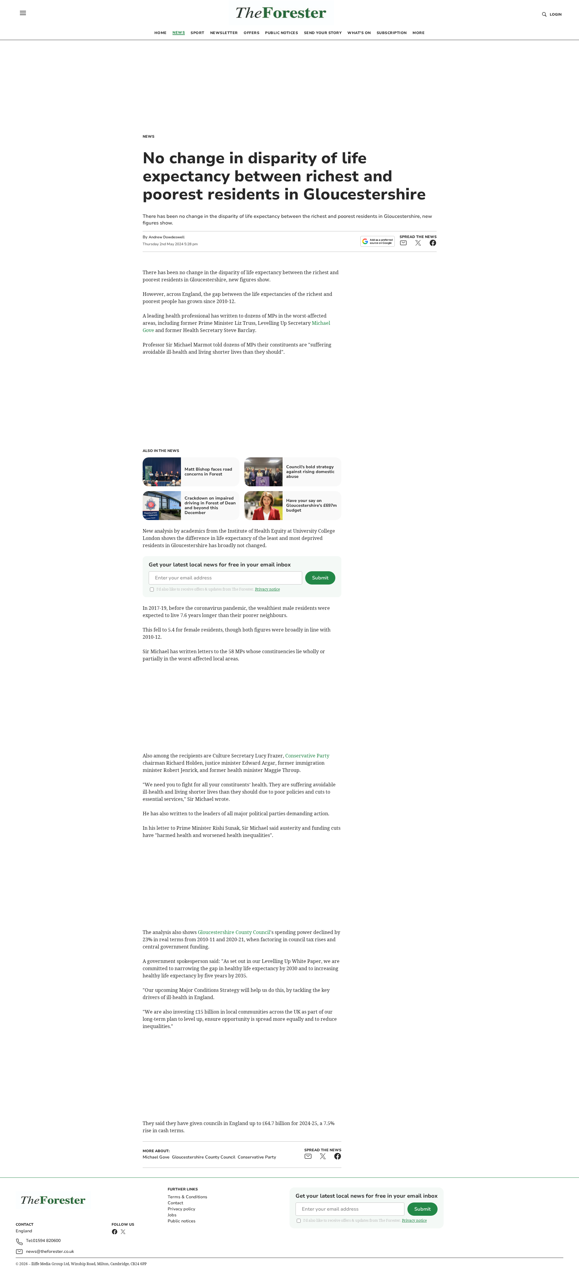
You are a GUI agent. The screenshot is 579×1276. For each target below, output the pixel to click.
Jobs (172, 1215)
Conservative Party (307, 756)
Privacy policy (181, 1209)
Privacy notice (267, 589)
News (148, 136)
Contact (175, 1203)
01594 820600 (47, 1240)
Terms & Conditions (187, 1197)
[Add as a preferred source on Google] (377, 241)
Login (556, 14)
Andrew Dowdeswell (167, 237)
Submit (320, 578)
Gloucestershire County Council (234, 932)
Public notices (181, 1221)
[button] (23, 13)
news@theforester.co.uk (50, 1251)
